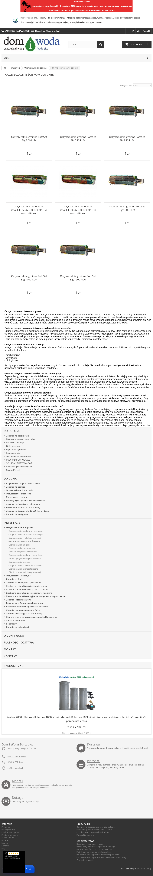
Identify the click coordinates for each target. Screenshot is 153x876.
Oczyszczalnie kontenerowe (22, 548)
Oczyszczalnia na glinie (19, 545)
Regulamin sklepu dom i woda (90, 844)
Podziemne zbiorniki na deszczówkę (23, 507)
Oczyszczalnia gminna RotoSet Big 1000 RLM (127, 208)
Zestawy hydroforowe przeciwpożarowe (24, 603)
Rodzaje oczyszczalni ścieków (23, 551)
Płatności (93, 761)
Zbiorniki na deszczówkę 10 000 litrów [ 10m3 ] (28, 511)
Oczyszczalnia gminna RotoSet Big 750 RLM (78, 138)
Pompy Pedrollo (13, 470)
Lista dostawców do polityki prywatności (94, 849)
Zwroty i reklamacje (85, 860)
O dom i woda (7, 837)
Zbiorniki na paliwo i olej (17, 627)
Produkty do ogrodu (10, 832)
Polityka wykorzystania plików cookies (93, 852)
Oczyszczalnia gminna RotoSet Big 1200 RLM (78, 277)
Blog (3, 848)
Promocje (5, 827)
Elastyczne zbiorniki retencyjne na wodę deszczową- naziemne (35, 596)
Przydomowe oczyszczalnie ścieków (23, 483)
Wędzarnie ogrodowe (16, 449)
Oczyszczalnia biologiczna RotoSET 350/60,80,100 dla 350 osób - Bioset (29, 210)
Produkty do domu (9, 835)
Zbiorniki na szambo (15, 487)
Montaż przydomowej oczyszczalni (25, 558)
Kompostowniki (13, 453)
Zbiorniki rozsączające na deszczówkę (24, 613)
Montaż (10, 649)
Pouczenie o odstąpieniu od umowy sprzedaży (97, 854)
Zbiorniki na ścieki (14, 579)
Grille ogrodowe (13, 446)
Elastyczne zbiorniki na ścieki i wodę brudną (27, 586)
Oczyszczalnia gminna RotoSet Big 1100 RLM (29, 277)
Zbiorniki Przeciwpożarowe (18, 600)
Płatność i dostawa (19, 642)
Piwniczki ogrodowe (85, 835)
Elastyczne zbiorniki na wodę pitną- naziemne (27, 589)
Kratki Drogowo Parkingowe (19, 466)
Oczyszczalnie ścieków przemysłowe (26, 531)
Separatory (11, 624)
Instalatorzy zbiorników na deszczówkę (94, 829)
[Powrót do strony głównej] (4, 68)
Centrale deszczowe (15, 620)
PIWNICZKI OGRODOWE (18, 460)
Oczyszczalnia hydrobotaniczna (23, 569)
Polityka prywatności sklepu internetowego (95, 846)
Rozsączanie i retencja (16, 497)
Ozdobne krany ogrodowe (18, 456)
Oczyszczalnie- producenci (18, 494)
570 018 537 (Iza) (15, 762)
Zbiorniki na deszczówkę (17, 436)
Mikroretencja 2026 (29, 18)
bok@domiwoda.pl (15, 768)
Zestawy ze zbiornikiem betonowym (23, 504)
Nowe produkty (8, 829)
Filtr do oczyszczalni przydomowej (25, 572)
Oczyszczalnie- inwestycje (18, 575)
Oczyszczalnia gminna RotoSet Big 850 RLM (127, 138)
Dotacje (17, 798)
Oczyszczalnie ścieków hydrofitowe (25, 565)
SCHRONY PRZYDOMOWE (19, 463)
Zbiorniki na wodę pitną (17, 514)
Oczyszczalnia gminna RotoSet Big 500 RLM (29, 138)
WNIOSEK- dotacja (15, 442)
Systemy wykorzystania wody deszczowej (25, 500)
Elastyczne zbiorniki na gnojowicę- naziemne (27, 606)
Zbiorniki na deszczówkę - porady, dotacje (95, 827)
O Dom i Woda (14, 635)
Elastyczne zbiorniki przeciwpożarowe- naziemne (29, 593)
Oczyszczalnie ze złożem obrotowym (26, 534)
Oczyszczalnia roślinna (19, 562)
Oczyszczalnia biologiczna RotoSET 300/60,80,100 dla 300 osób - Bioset (78, 210)
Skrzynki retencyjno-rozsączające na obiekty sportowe (31, 617)
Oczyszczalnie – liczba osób (19, 490)
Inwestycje (12, 522)
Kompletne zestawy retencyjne (20, 439)
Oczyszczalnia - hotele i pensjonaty (25, 538)
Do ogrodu (12, 430)
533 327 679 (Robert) (16, 756)
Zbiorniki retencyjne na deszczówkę (23, 610)
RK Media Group (144, 868)
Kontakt (146, 31)
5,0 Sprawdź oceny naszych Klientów (12, 855)
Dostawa (93, 744)
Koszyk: (137, 44)
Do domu (10, 478)
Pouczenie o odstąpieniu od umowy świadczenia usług (101, 857)
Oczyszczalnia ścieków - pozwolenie (26, 555)
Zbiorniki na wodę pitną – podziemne (23, 582)
